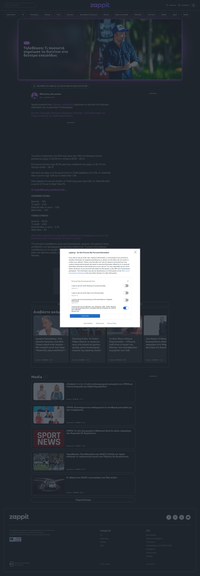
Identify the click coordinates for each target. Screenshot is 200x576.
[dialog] (100, 288)
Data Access (100, 323)
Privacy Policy (111, 323)
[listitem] (100, 281)
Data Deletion (88, 323)
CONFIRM (85, 316)
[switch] (126, 285)
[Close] (136, 253)
